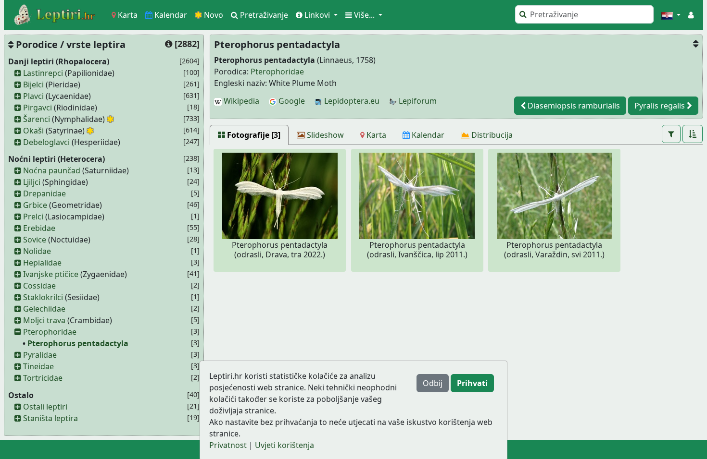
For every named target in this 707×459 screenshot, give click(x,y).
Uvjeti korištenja (284, 445)
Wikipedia (240, 101)
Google (291, 101)
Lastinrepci (43, 73)
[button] (670, 14)
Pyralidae (40, 355)
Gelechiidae (44, 308)
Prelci (33, 216)
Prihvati (472, 383)
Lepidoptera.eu (350, 101)
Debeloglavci (46, 142)
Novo (212, 15)
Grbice (35, 205)
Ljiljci (31, 182)
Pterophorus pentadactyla (77, 343)
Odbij (432, 383)
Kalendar (169, 15)
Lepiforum (417, 101)
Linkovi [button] (317, 15)
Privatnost (228, 445)
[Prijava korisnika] (690, 14)
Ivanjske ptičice (50, 274)
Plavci (33, 96)
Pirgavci (37, 107)
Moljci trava (44, 320)
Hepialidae (42, 262)
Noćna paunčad (51, 170)
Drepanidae (44, 193)
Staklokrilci (43, 297)
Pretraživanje (263, 15)
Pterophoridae (49, 331)
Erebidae (39, 228)
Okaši (33, 130)
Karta (127, 15)
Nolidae (37, 251)
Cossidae (39, 285)
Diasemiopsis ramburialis (573, 105)
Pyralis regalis (660, 105)
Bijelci (33, 84)
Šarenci (36, 119)
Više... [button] (364, 15)
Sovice (34, 239)
